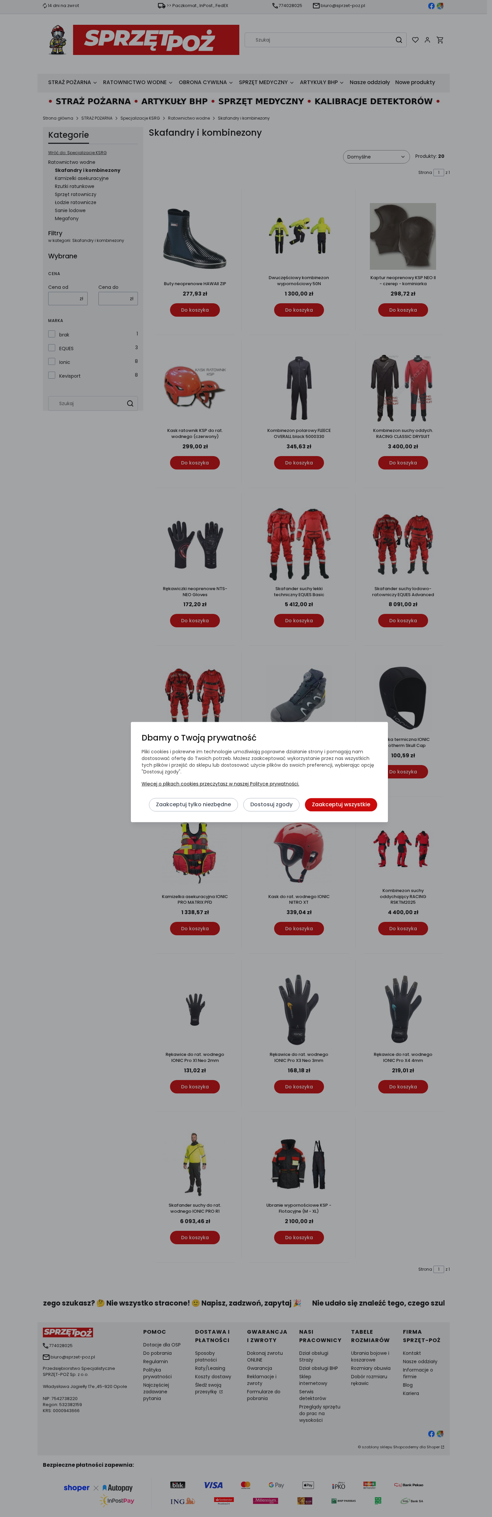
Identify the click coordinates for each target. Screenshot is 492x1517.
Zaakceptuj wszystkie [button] (341, 804)
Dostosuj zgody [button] (271, 804)
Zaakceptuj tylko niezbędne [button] (193, 804)
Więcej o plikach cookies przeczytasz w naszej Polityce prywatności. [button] (220, 783)
